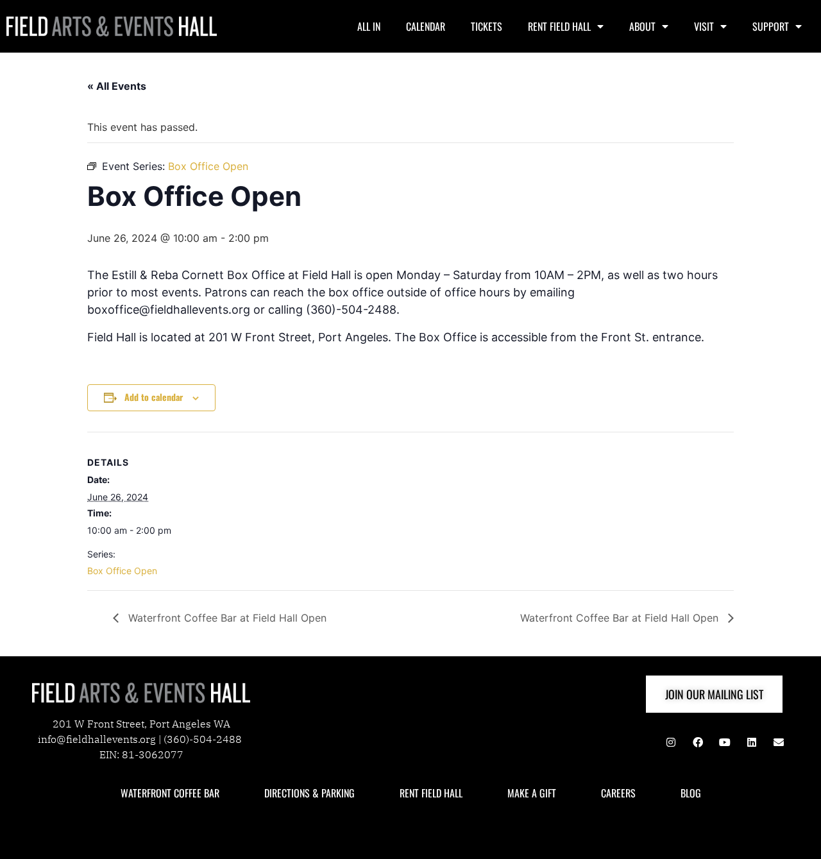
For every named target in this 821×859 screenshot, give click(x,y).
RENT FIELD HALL (559, 26)
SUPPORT (770, 26)
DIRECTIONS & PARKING (309, 793)
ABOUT (642, 26)
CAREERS (618, 793)
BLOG (691, 793)
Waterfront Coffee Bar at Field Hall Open (225, 617)
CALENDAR (425, 26)
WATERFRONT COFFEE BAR (170, 793)
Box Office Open (122, 570)
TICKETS (486, 26)
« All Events (116, 86)
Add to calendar (153, 397)
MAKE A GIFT (531, 793)
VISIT (704, 26)
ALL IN (368, 26)
